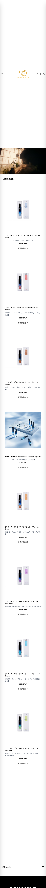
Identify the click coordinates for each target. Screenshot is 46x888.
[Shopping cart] (44, 74)
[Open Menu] (2, 74)
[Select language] (41, 74)
